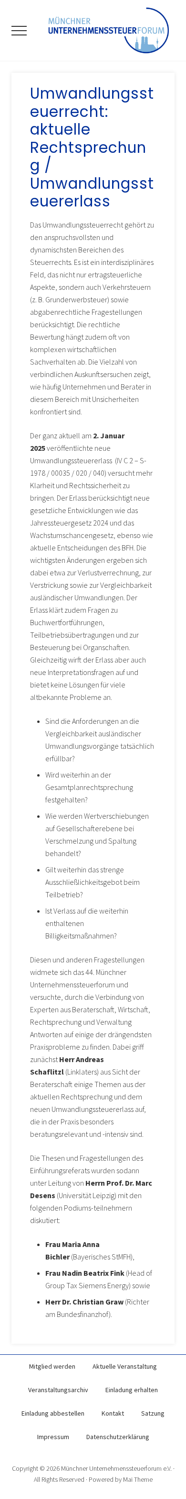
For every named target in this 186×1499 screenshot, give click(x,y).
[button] (19, 31)
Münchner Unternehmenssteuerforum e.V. (116, 1468)
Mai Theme (138, 1479)
